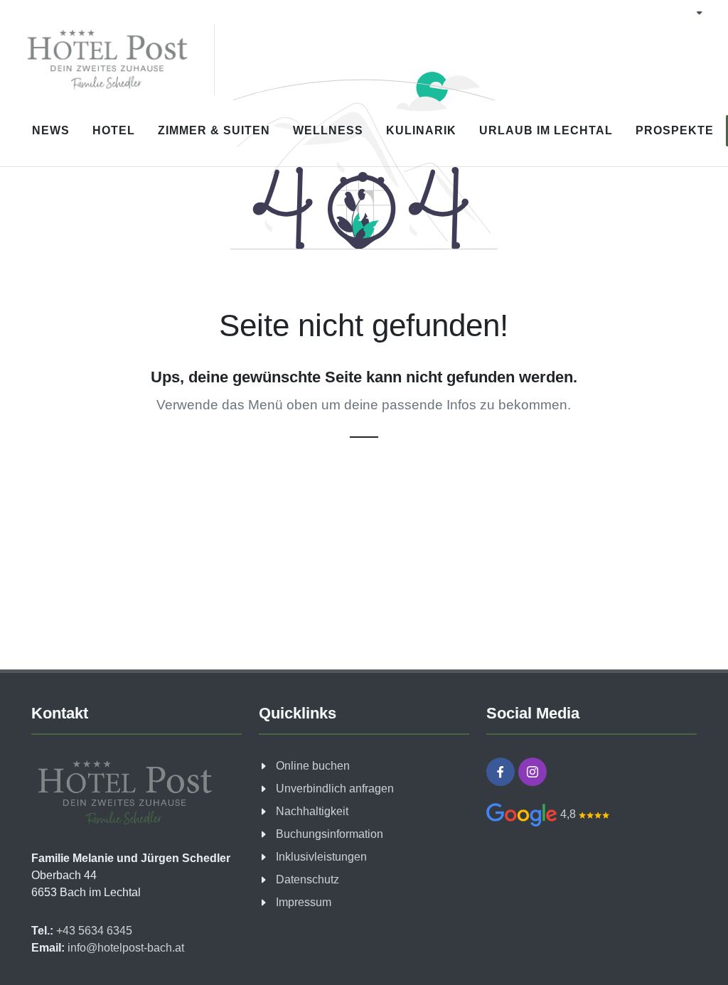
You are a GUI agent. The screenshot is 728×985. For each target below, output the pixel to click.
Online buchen (313, 766)
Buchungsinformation (329, 834)
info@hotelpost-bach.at (124, 948)
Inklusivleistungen (321, 857)
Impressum (303, 902)
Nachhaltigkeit (312, 811)
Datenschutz (307, 879)
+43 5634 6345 (92, 931)
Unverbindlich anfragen (335, 788)
